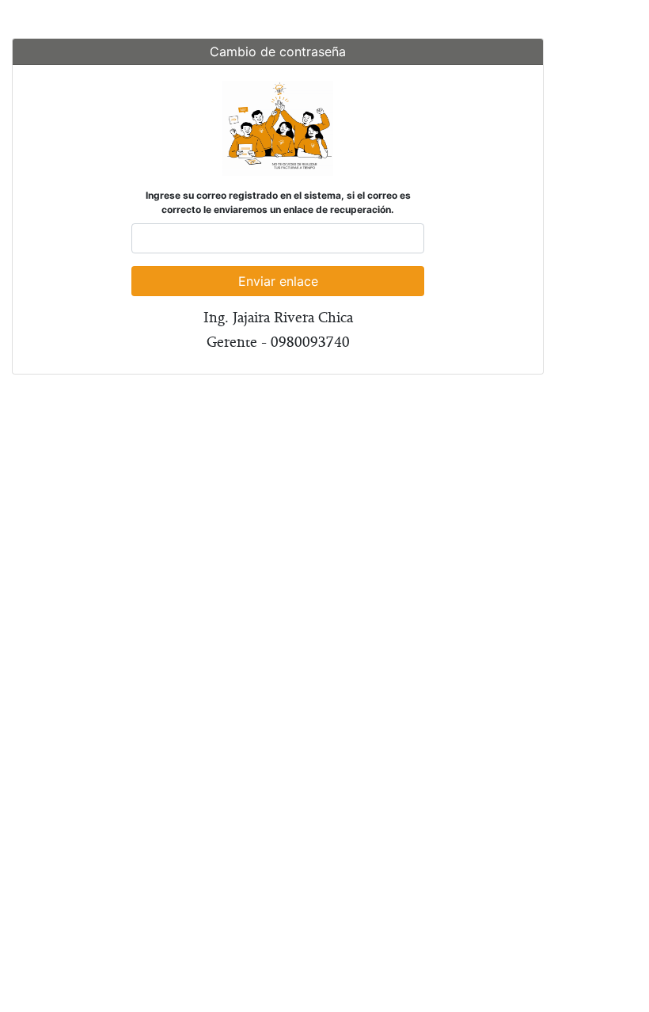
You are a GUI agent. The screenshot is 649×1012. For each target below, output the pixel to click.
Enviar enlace (278, 281)
